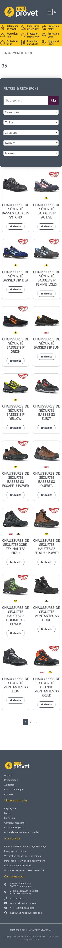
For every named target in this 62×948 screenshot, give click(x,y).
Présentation (11, 779)
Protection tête (12, 35)
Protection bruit (12, 42)
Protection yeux (53, 35)
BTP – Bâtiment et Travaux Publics (21, 832)
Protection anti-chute (32, 42)
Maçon (7, 813)
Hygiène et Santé (53, 42)
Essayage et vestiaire (15, 851)
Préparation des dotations (18, 865)
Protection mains (53, 27)
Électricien (9, 817)
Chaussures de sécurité (33, 27)
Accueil (6, 52)
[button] (50, 12)
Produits (8, 794)
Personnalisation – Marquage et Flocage (25, 846)
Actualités (9, 784)
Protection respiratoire (33, 35)
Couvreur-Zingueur (14, 827)
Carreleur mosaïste (14, 822)
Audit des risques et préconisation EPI (24, 870)
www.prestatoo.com (31, 939)
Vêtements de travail (12, 27)
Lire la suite (15, 226)
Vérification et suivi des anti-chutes (22, 855)
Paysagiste (10, 808)
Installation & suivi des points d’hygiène (24, 860)
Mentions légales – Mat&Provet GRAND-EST (31, 929)
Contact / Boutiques (14, 789)
